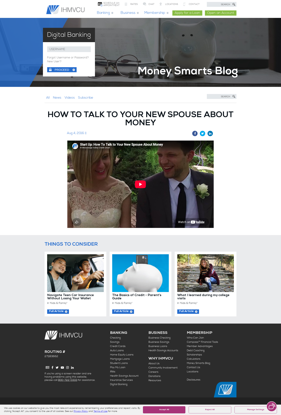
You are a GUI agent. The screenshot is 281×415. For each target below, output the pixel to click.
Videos (70, 98)
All (48, 98)
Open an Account (220, 13)
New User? (54, 61)
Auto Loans (117, 350)
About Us (154, 363)
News (57, 98)
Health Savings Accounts (163, 350)
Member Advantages (200, 346)
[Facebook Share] (195, 133)
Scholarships (194, 354)
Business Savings (158, 342)
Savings (115, 342)
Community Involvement (163, 367)
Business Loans (157, 346)
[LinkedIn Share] (210, 133)
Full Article (56, 311)
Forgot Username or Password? (68, 57)
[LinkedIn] (72, 367)
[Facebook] (52, 367)
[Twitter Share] (202, 133)
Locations (192, 371)
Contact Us (193, 367)
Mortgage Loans (120, 359)
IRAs (112, 371)
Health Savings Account (124, 375)
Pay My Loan (117, 367)
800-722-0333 (67, 380)
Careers (153, 372)
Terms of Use (100, 411)
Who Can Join (195, 337)
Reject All (210, 410)
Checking (115, 337)
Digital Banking (118, 384)
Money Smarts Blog (198, 363)
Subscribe (85, 98)
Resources (154, 380)
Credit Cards (118, 346)
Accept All (164, 410)
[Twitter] (57, 367)
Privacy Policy (81, 411)
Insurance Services (121, 380)
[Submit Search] (233, 4)
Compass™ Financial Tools (202, 342)
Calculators (193, 359)
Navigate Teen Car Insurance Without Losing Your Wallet (70, 297)
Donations (154, 376)
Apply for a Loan (187, 13)
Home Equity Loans (122, 354)
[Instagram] (67, 367)
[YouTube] (62, 367)
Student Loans (119, 363)
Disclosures (193, 379)
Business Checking (159, 337)
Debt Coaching (196, 350)
